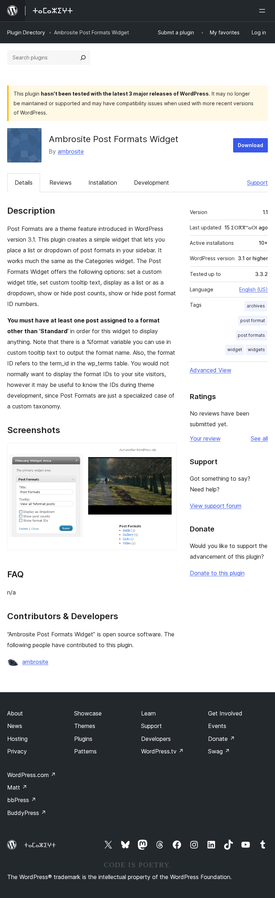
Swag (219, 751)
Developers (156, 738)
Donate (221, 738)
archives (256, 306)
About (15, 713)
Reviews (60, 182)
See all (259, 438)
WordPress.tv (162, 751)
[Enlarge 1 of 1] (166, 452)
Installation (102, 182)
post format (252, 320)
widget (234, 349)
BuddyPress (26, 812)
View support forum (215, 505)
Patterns (85, 751)
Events (217, 725)
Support (257, 182)
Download (250, 145)
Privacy (17, 751)
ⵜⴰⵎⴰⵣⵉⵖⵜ (40, 845)
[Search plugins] (83, 57)
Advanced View (210, 370)
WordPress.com (31, 774)
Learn (148, 713)
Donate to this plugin (217, 573)
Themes (84, 725)
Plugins (83, 738)
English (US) (253, 289)
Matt (17, 787)
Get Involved (225, 713)
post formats (251, 335)
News (14, 725)
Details (24, 182)
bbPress (21, 800)
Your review (205, 438)
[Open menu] (263, 10)
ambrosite (71, 151)
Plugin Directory (26, 32)
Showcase (88, 713)
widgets (256, 349)
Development (151, 182)
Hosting (17, 738)
